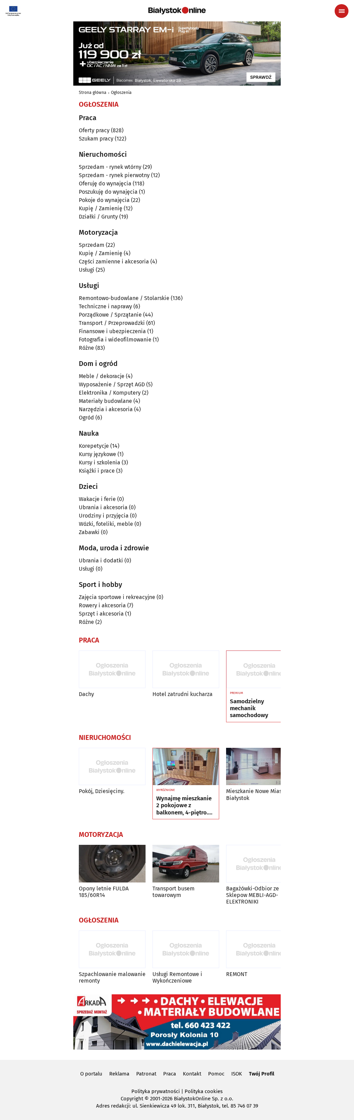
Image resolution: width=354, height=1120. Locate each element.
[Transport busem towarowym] (185, 863)
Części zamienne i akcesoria (114, 261)
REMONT (236, 974)
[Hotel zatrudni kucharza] (185, 669)
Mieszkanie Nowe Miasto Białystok (256, 794)
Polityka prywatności (155, 1091)
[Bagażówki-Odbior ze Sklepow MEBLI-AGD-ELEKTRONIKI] (259, 863)
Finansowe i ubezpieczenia (112, 331)
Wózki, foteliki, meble (106, 524)
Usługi (86, 270)
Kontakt (192, 1074)
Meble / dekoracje (101, 376)
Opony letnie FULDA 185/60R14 (104, 891)
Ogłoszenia (121, 92)
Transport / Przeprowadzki (112, 323)
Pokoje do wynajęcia (104, 200)
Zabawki (89, 532)
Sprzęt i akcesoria (101, 613)
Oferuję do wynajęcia (105, 183)
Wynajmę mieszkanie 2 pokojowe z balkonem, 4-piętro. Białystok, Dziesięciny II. (185, 805)
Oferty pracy (94, 130)
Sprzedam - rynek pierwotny (114, 175)
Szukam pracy (96, 138)
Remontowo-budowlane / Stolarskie (124, 298)
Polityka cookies (204, 1091)
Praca (169, 1074)
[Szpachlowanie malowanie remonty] (112, 949)
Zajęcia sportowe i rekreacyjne (117, 597)
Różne (86, 348)
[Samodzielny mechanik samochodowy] (259, 669)
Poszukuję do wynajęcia (108, 192)
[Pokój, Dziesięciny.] (112, 766)
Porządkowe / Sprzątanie (110, 314)
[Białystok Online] (177, 11)
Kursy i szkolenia (99, 462)
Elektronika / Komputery (110, 392)
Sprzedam (91, 245)
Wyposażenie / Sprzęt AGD (112, 384)
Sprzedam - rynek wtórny (110, 167)
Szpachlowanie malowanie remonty (112, 977)
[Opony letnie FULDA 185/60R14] (112, 863)
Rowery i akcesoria (102, 605)
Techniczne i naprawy (105, 306)
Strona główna (92, 92)
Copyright (132, 1098)
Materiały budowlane (105, 401)
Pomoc (216, 1074)
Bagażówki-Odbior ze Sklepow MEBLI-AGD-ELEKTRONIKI (252, 895)
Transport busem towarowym (173, 891)
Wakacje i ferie (97, 499)
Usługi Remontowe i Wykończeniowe (177, 977)
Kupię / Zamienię (100, 208)
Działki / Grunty (98, 216)
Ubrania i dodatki (101, 560)
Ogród (86, 417)
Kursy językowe (97, 454)
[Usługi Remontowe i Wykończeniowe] (185, 949)
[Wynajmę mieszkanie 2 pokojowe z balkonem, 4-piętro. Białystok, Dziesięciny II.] (186, 766)
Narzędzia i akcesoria (106, 409)
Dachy (86, 694)
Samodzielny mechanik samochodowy (249, 708)
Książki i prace (97, 470)
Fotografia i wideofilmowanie (115, 339)
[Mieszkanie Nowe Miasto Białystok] (259, 766)
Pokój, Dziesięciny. (101, 791)
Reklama (119, 1074)
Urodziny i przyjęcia (104, 515)
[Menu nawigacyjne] (341, 11)
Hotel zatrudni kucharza (182, 694)
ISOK (236, 1074)
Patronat (146, 1074)
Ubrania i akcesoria (103, 507)
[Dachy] (112, 669)
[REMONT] (259, 949)
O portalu (91, 1074)
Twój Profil (261, 1074)
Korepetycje (94, 446)
